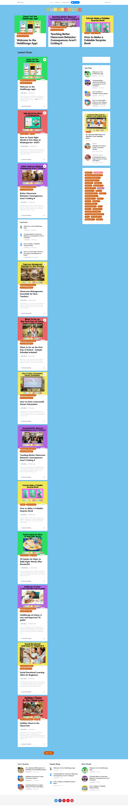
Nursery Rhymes (90, 198)
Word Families (89, 219)
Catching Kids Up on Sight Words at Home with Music (99, 159)
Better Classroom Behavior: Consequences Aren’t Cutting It (31, 196)
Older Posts (48, 753)
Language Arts (24, 133)
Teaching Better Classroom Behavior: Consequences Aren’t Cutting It (63, 38)
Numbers (103, 193)
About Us (57, 2)
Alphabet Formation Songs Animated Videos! (99, 147)
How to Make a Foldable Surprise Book (95, 40)
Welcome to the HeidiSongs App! (27, 41)
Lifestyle (101, 188)
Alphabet (88, 131)
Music (98, 190)
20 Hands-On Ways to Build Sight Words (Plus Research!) (31, 561)
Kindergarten (38, 719)
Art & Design (98, 172)
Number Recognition (91, 193)
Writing (99, 219)
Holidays (87, 33)
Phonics (100, 198)
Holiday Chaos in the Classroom (29, 724)
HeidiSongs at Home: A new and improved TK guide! (31, 617)
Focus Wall (88, 183)
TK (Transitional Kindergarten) (94, 214)
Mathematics (89, 190)
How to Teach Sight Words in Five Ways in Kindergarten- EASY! (30, 140)
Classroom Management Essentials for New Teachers (31, 294)
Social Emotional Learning (92, 211)
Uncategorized (96, 216)
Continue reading (26, 106)
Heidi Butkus (24, 146)
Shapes (88, 209)
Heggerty (98, 183)
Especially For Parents (22, 36)
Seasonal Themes (95, 33)
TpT (87, 216)
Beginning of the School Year (24, 33)
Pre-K (87, 201)
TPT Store (76, 2)
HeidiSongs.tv (66, 2)
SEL (100, 206)
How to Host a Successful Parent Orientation (32, 403)
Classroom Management (57, 29)
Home (51, 2)
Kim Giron (24, 93)
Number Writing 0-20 (91, 196)
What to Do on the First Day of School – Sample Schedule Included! (31, 350)
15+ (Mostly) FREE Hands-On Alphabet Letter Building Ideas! (95, 136)
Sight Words (33, 555)
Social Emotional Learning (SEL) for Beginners (32, 673)
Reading (32, 133)
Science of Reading (91, 203)
